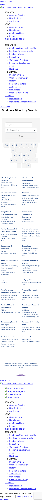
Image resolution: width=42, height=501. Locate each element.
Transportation (27, 337)
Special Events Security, (29, 202)
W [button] (35, 161)
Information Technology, (8, 221)
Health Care (26, 246)
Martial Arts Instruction (7, 346)
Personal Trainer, (27, 297)
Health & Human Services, (30, 249)
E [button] (31, 145)
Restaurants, (5, 327)
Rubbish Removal (27, 272)
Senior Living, (26, 295)
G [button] (13, 150)
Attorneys (4, 282)
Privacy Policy (22, 496)
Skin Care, (36, 297)
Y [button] (23, 166)
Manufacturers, (5, 295)
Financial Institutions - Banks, (31, 234)
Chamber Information (18, 78)
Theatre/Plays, (30, 187)
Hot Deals (13, 69)
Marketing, (30, 200)
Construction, (26, 219)
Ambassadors (15, 87)
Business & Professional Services (30, 194)
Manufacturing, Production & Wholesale (10, 291)
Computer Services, (7, 217)
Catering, (12, 327)
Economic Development (19, 63)
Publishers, (13, 185)
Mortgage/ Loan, (34, 231)
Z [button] (28, 166)
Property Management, (29, 312)
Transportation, (26, 339)
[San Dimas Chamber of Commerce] (16, 7)
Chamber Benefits (17, 15)
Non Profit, (13, 234)
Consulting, (4, 219)
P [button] (28, 155)
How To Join (15, 18)
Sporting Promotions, (28, 329)
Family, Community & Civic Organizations (9, 230)
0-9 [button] (6, 145)
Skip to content (7, 1)
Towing (3, 206)
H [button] (17, 150)
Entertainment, (26, 183)
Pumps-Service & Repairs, (30, 270)
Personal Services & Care (29, 291)
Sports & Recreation (9, 337)
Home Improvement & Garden (9, 262)
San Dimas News (16, 33)
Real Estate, (25, 310)
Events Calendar (23, 363)
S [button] (16, 161)
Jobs (11, 66)
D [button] (26, 145)
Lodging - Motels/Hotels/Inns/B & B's (31, 284)
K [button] (30, 150)
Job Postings (26, 366)
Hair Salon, (34, 295)
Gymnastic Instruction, (7, 344)
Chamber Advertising (18, 93)
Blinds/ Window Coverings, (9, 266)
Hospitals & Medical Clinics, (30, 251)
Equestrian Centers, (7, 342)
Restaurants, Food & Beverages (9, 323)
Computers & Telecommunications (9, 213)
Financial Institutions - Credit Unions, (31, 237)
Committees (14, 90)
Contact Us (34, 366)
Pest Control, (26, 268)
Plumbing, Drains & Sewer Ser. (10, 312)
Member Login (15, 99)
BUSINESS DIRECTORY (15, 39)
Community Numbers (18, 60)
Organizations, (5, 234)
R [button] (12, 161)
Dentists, (24, 253)
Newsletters (14, 30)
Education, (4, 251)
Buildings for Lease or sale (21, 51)
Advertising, (4, 180)
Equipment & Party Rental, (30, 185)
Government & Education (6, 247)
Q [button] (33, 155)
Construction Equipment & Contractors (27, 214)
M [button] (14, 155)
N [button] (19, 155)
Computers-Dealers (7, 224)
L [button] (35, 150)
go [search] (22, 136)
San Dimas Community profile (22, 48)
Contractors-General (28, 222)
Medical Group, (32, 253)
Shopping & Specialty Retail (30, 323)
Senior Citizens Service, (8, 238)
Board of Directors (17, 84)
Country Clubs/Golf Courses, (10, 339)
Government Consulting (8, 253)
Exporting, (14, 295)
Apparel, (38, 329)
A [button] (12, 145)
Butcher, (3, 329)
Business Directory (11, 363)
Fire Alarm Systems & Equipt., (31, 266)
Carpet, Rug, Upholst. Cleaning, (7, 269)
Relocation (14, 57)
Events (12, 36)
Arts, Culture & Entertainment (27, 179)
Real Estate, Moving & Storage (30, 306)
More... (3, 187)
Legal (3, 280)
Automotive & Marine (9, 193)
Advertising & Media (9, 178)
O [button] (24, 155)
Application (14, 21)
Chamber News (16, 27)
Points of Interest (16, 54)
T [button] (21, 161)
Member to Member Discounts (22, 102)
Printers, (24, 200)
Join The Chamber (21, 368)
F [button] (35, 145)
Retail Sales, (26, 327)
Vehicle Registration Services (31, 342)
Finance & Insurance (30, 229)
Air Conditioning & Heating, (30, 198)
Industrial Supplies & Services (30, 262)
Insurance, (25, 231)
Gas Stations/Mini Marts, (8, 204)
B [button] (17, 145)
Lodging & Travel (28, 280)
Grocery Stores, (35, 327)
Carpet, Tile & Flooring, (8, 272)
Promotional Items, (6, 183)
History (12, 81)
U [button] (26, 161)
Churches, (4, 236)
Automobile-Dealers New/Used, (7, 201)
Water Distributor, (6, 299)
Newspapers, (5, 185)
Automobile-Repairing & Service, (8, 197)
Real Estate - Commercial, (30, 314)
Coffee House (10, 329)
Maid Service (5, 274)
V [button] (30, 161)
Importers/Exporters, (7, 297)
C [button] (21, 145)
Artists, (24, 187)
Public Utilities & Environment (7, 306)
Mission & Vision (16, 75)
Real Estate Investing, (28, 317)
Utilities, (3, 310)
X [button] (19, 166)
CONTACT (9, 96)
